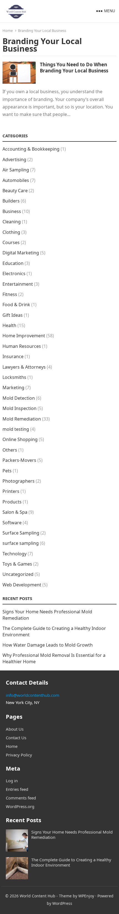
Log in (12, 780)
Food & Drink (16, 305)
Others (9, 450)
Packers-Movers (19, 460)
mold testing (15, 429)
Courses (11, 242)
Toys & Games (17, 564)
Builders (11, 201)
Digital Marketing (20, 253)
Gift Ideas (12, 315)
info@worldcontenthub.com (32, 695)
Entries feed (17, 789)
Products (12, 502)
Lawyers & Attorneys (24, 367)
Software (12, 523)
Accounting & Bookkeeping (31, 149)
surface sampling (20, 543)
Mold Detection (18, 398)
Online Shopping (20, 439)
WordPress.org (20, 806)
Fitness (9, 294)
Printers (10, 491)
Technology (14, 554)
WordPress (62, 903)
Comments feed (21, 798)
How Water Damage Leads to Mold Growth (47, 645)
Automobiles (15, 180)
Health (9, 325)
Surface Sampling (20, 533)
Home (7, 30)
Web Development (21, 585)
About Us (15, 729)
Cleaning (11, 222)
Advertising (14, 159)
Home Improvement (23, 336)
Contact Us (16, 737)
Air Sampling (15, 170)
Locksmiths (14, 377)
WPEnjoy (86, 895)
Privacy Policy (19, 755)
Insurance (13, 356)
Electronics (13, 273)
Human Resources (21, 346)
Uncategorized (17, 574)
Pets (7, 471)
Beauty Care (15, 191)
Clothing (11, 232)
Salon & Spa (14, 512)
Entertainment (17, 284)
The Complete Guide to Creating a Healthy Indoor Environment (71, 862)
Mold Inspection (19, 408)
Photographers (18, 481)
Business (11, 211)
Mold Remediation (21, 419)
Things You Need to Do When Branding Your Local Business (74, 67)
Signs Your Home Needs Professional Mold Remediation (72, 834)
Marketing (13, 387)
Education (13, 263)
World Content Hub (37, 895)
